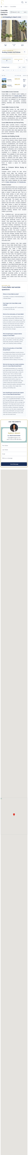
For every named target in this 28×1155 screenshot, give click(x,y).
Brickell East (13, 182)
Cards (23, 67)
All (3, 70)
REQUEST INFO (16, 12)
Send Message (14, 464)
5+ (20, 70)
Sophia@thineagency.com (14, 437)
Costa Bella (13, 6)
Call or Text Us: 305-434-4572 (14, 439)
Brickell (16, 95)
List (20, 67)
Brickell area (22, 182)
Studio (7, 70)
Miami (6, 6)
